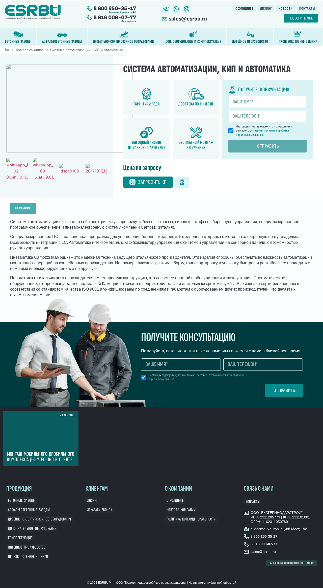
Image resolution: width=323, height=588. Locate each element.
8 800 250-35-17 (114, 8)
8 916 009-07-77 (114, 17)
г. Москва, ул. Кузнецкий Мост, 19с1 (280, 529)
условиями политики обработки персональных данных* (262, 132)
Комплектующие (29, 50)
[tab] (23, 208)
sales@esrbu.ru (188, 18)
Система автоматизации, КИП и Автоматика (86, 50)
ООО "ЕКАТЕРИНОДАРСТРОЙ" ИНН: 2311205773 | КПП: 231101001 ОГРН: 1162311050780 (280, 517)
